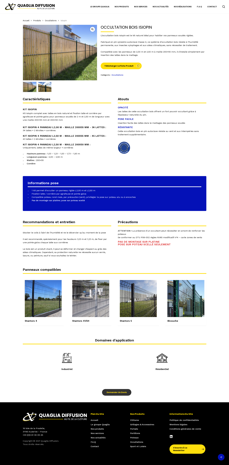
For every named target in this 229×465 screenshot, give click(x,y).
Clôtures (134, 420)
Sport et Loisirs (138, 446)
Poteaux (134, 437)
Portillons (135, 433)
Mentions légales (178, 424)
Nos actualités (98, 437)
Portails (134, 429)
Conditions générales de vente (185, 429)
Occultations (51, 20)
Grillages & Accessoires (142, 424)
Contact (95, 446)
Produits (37, 20)
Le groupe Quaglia (100, 424)
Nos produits (97, 429)
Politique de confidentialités (184, 420)
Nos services (97, 433)
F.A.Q (93, 442)
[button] (92, 29)
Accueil (26, 20)
